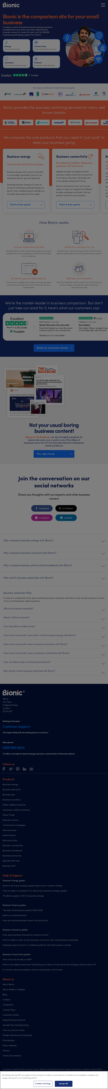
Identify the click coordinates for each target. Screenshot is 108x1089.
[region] (54, 1080)
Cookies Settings (43, 1084)
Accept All (63, 1084)
